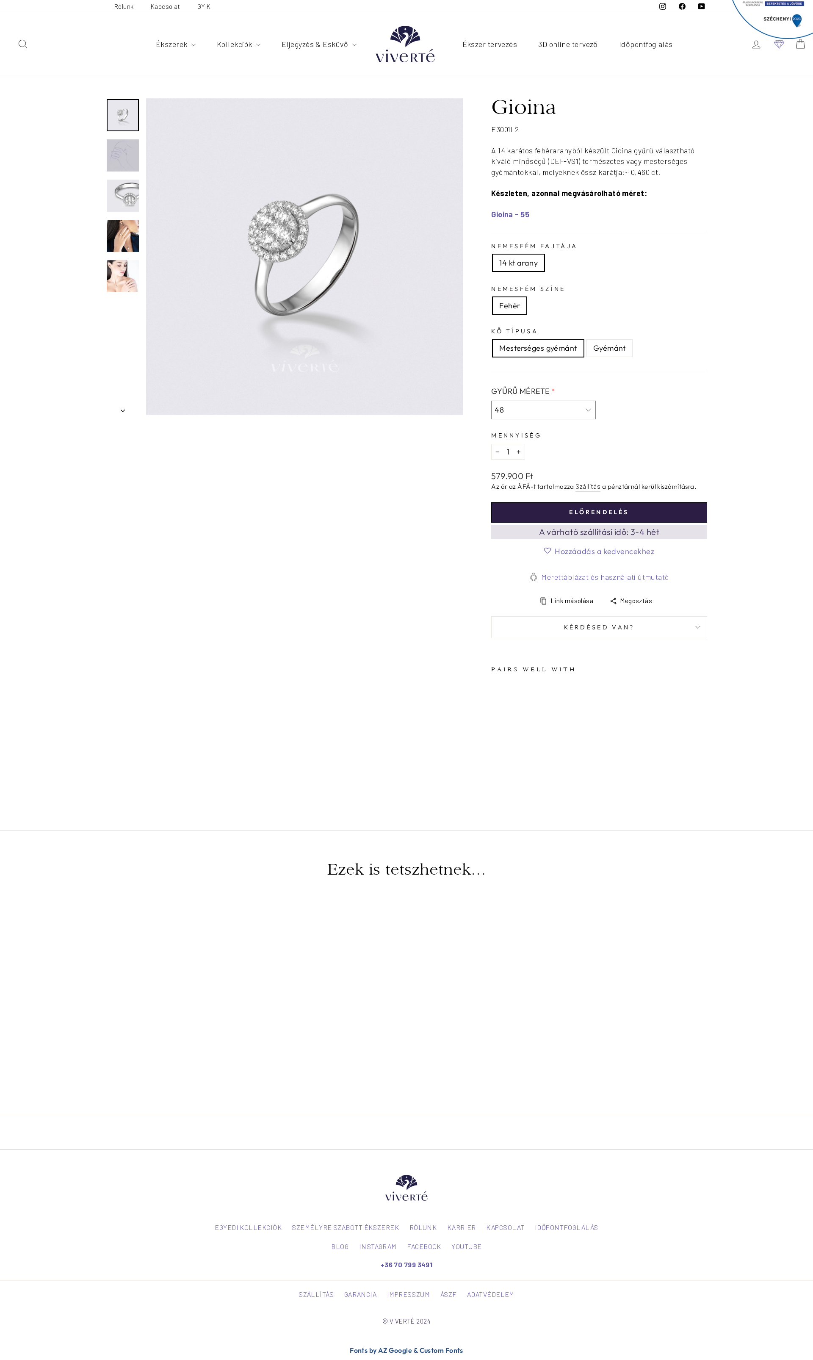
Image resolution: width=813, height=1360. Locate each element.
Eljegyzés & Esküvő (316, 44)
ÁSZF (448, 1294)
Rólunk (124, 6)
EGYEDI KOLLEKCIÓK (248, 1227)
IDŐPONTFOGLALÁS (566, 1227)
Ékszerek (172, 44)
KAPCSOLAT (505, 1227)
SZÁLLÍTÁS (316, 1294)
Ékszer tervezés (489, 44)
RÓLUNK (423, 1227)
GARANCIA (360, 1294)
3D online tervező (568, 44)
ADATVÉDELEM (490, 1294)
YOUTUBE (466, 1246)
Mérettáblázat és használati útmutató (605, 577)
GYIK (204, 6)
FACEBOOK (424, 1246)
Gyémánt (609, 348)
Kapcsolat (165, 6)
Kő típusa (514, 331)
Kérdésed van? (599, 627)
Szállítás (587, 486)
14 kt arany (518, 263)
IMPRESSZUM (408, 1294)
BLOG (339, 1246)
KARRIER (461, 1227)
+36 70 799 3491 (407, 1264)
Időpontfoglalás (646, 44)
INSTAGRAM (378, 1246)
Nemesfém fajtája (534, 246)
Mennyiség (516, 435)
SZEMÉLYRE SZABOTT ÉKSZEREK (345, 1227)
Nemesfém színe (528, 289)
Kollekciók (235, 44)
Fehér (509, 305)
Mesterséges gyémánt (538, 348)
